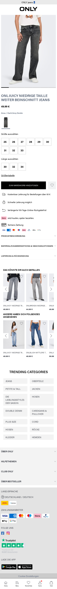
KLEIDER (10, 437)
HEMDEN (36, 437)
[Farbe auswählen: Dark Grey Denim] (5, 123)
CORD (35, 421)
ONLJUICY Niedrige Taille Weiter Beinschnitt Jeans (25, 97)
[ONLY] (28, 10)
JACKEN (36, 388)
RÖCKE (35, 429)
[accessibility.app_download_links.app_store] (25, 569)
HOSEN (35, 396)
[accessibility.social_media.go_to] (2, 533)
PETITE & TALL (13, 388)
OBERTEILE (38, 381)
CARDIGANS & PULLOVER (39, 412)
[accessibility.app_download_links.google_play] (9, 569)
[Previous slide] (6, 289)
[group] (14, 292)
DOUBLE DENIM (14, 410)
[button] (5, 142)
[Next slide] (51, 289)
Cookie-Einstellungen (28, 576)
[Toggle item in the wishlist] (52, 185)
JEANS (9, 381)
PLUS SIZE (11, 421)
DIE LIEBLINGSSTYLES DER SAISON (15, 400)
